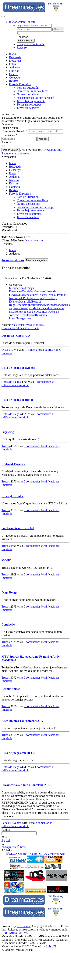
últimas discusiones (28, 94)
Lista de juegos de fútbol (17, 399)
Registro (22, 47)
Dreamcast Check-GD (16, 335)
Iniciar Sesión (25, 40)
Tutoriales (28, 291)
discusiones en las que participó (35, 97)
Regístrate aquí (53, 149)
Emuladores (31, 294)
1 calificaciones (52, 349)
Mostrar (58, 29)
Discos (56, 304)
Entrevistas (35, 304)
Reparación (22, 304)
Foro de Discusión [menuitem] (28, 87)
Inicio (12, 53)
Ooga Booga (9, 592)
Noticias (14, 70)
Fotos (12, 64)
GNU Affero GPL (12, 932)
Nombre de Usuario (14, 131)
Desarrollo (25, 301)
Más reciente (19, 324)
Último (21, 847)
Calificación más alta (27, 328)
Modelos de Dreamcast (34, 311)
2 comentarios (44, 822)
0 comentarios (43, 381)
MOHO (6, 560)
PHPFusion (23, 926)
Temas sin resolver (28, 107)
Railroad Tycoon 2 (13, 464)
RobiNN (51, 946)
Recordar (22, 36)
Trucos (42, 294)
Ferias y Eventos (11, 822)
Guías (20, 294)
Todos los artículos (13, 260)
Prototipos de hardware (34, 308)
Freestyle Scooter (12, 496)
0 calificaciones (50, 446)
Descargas (15, 60)
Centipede (8, 624)
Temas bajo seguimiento (31, 101)
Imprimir (7, 353)
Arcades (47, 304)
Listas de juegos (11, 381)
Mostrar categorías (36, 260)
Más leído (32, 324)
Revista (13, 80)
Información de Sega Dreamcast (21, 289)
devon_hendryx (34, 240)
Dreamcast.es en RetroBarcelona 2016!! (27, 785)
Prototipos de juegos (35, 298)
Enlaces (13, 74)
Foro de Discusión (20, 193)
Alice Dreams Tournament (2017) (23, 720)
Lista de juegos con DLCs (18, 752)
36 (3, 847)
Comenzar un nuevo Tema (32, 91)
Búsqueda (15, 57)
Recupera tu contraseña (30, 44)
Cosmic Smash (11, 688)
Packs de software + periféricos (34, 313)
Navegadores (23, 318)
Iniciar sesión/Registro (22, 21)
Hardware (39, 291)
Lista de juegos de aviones (18, 367)
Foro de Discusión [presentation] (20, 84)
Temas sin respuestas (29, 104)
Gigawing (8, 432)
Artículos (14, 67)
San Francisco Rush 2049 (18, 528)
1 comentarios (34, 349)
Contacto (14, 77)
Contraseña (9, 135)
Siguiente (10, 847)
